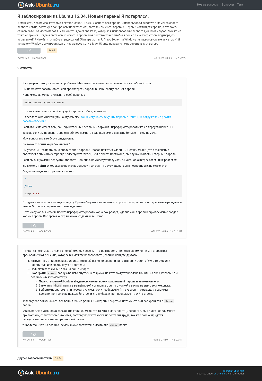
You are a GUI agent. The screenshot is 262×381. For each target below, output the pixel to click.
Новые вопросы (208, 4)
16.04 (52, 50)
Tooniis (156, 339)
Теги (240, 4)
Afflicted (155, 231)
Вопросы (228, 4)
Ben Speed (158, 58)
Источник (23, 58)
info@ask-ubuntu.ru (234, 370)
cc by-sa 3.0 (220, 373)
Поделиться (39, 58)
